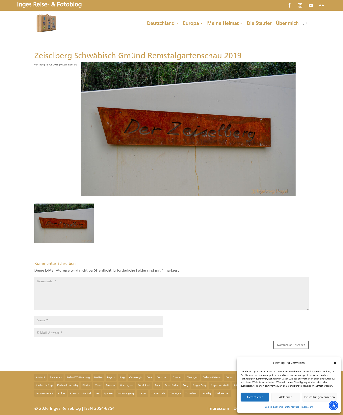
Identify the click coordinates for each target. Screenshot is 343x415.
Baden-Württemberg (78, 377)
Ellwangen (192, 377)
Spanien (108, 393)
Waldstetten (222, 393)
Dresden (177, 377)
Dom (149, 377)
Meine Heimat (223, 23)
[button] (335, 363)
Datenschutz (292, 406)
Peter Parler (171, 385)
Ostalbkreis (144, 385)
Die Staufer (259, 23)
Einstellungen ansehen (319, 397)
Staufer (142, 393)
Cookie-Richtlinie (274, 406)
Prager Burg (199, 385)
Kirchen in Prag (44, 385)
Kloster (86, 385)
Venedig (206, 393)
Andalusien (56, 377)
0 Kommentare (68, 64)
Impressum (307, 406)
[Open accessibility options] (333, 405)
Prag (185, 385)
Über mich (287, 23)
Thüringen (175, 393)
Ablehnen (285, 397)
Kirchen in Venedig (67, 385)
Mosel (98, 385)
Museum (111, 385)
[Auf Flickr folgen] (321, 5)
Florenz (229, 377)
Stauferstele (158, 393)
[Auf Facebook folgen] (289, 5)
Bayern (111, 377)
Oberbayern (126, 385)
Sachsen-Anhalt (44, 393)
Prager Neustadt (219, 385)
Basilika (98, 377)
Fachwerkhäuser (212, 377)
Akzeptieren (255, 397)
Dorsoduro (162, 377)
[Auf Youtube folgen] (310, 5)
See (97, 393)
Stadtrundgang (125, 393)
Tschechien (191, 393)
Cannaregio (135, 377)
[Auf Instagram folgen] (300, 5)
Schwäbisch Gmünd (80, 393)
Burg (122, 377)
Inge (41, 64)
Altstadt (40, 377)
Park (157, 385)
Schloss (61, 393)
